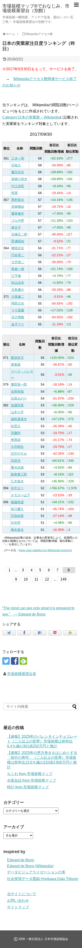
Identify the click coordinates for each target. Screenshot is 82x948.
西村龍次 (17, 200)
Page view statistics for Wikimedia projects (45, 550)
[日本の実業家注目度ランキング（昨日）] (39, 632)
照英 (14, 193)
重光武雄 (17, 467)
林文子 (16, 227)
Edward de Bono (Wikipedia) (30, 866)
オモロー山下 (20, 495)
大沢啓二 (17, 262)
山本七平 (17, 412)
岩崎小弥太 (19, 179)
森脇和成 (17, 502)
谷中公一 (17, 488)
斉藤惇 (15, 433)
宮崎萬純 (17, 206)
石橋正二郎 (19, 234)
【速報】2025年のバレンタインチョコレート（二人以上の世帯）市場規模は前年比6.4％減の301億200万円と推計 (42, 741)
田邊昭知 (17, 241)
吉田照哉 (17, 391)
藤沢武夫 (17, 172)
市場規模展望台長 (21, 674)
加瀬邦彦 (17, 405)
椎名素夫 (17, 530)
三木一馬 (17, 158)
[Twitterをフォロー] (6, 661)
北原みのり (19, 398)
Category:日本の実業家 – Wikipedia (31, 117)
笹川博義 (17, 317)
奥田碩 (15, 440)
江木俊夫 (17, 481)
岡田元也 (17, 303)
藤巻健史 (17, 213)
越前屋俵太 (19, 419)
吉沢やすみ (19, 453)
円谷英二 (17, 255)
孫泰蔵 (15, 364)
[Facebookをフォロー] (14, 661)
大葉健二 (17, 296)
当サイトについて (21, 894)
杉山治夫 (17, 282)
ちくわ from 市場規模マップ (29, 774)
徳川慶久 (17, 509)
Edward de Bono (20, 860)
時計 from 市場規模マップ (28, 787)
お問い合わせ (18, 900)
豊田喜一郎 (19, 384)
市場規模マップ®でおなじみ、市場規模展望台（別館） (35, 8)
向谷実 (15, 522)
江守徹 (16, 276)
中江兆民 (17, 186)
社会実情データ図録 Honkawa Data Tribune (42, 879)
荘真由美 (17, 516)
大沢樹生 (17, 446)
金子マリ (17, 324)
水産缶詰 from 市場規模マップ (31, 780)
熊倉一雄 (17, 269)
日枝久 (16, 165)
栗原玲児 (17, 357)
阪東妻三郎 (19, 474)
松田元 (15, 426)
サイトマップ (18, 907)
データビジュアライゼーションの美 (36, 872)
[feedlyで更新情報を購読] (23, 661)
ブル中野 (17, 220)
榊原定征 (17, 248)
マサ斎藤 (17, 310)
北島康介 (17, 290)
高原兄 (15, 460)
